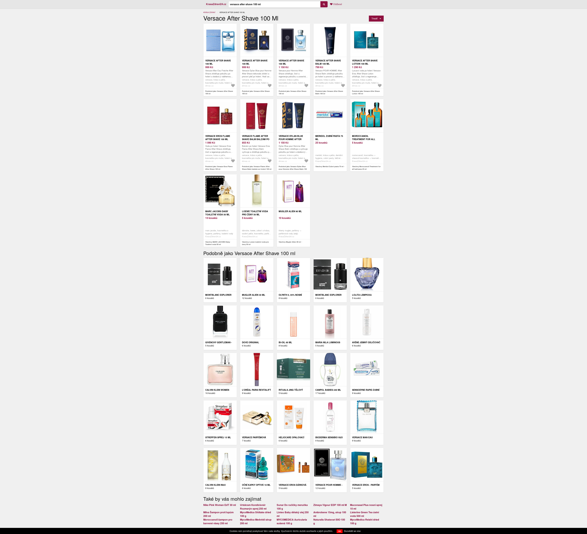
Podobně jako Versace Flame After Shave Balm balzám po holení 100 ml (256, 167)
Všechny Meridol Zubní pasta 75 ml (329, 166)
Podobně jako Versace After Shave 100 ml (219, 92)
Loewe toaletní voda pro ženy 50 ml (255, 213)
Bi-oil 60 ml (285, 342)
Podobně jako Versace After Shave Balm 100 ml (329, 92)
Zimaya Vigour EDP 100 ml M (330, 505)
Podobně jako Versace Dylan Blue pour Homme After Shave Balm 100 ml (293, 169)
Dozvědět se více (352, 530)
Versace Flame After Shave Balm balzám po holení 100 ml (255, 139)
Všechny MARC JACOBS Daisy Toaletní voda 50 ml (217, 243)
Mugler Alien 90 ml (290, 211)
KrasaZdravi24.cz (216, 4)
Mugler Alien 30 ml (253, 294)
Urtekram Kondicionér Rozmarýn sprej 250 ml (253, 506)
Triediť (374, 18)
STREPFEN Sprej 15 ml (218, 437)
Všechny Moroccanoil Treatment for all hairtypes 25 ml (366, 167)
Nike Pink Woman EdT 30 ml (219, 505)
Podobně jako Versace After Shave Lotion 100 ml (366, 92)
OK (339, 531)
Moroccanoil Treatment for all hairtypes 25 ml (363, 139)
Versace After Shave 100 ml (218, 62)
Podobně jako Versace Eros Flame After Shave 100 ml (219, 167)
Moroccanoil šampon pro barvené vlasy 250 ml (217, 521)
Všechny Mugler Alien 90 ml (290, 242)
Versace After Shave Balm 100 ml (328, 62)
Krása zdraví (209, 12)
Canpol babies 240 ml (328, 389)
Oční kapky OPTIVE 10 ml (256, 484)
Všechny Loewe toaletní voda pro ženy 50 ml (255, 243)
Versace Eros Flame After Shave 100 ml (217, 137)
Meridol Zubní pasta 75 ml (329, 137)
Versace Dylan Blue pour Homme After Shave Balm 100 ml (291, 139)
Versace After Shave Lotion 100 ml (365, 62)
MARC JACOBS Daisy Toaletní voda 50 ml (217, 213)
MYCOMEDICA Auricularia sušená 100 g (292, 521)
